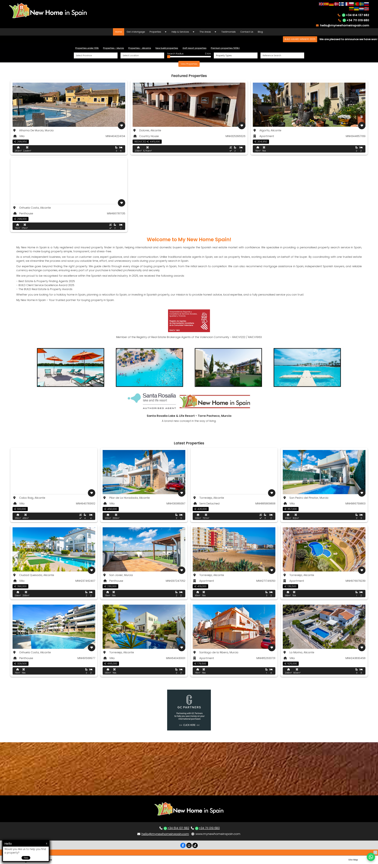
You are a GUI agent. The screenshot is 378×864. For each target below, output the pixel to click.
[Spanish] (326, 4)
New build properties (166, 48)
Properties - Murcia (113, 48)
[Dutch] (361, 8)
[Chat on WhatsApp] (371, 857)
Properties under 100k (87, 48)
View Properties (189, 63)
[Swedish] (361, 4)
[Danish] (336, 4)
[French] (346, 4)
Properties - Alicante (139, 48)
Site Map (353, 859)
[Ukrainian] (356, 8)
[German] (331, 4)
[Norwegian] (366, 8)
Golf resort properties (194, 48)
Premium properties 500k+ (225, 48)
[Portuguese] (356, 4)
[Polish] (351, 4)
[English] (321, 4)
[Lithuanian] (351, 8)
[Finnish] (341, 4)
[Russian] (366, 4)
